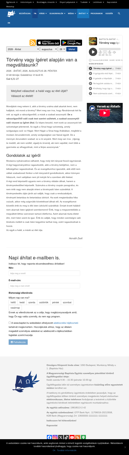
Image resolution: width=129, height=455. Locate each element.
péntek (55, 302)
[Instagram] (55, 437)
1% (35, 13)
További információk (66, 450)
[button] (119, 13)
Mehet (72, 49)
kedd (22, 302)
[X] (60, 437)
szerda (31, 302)
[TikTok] (66, 437)
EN (9, 23)
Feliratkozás (19, 342)
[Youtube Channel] (72, 437)
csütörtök (43, 302)
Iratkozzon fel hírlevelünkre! (61, 420)
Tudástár (84, 2)
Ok (54, 450)
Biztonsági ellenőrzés (20, 292)
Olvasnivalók (56, 13)
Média (71, 13)
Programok (97, 13)
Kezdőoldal (25, 13)
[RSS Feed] (77, 437)
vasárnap (15, 307)
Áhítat (82, 13)
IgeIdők (109, 13)
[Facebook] (49, 437)
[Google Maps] (83, 437)
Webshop (10, 6)
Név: (11, 267)
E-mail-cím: (15, 280)
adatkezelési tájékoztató (65, 322)
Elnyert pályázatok (67, 2)
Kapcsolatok (112, 2)
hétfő (13, 302)
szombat (67, 302)
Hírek (42, 13)
